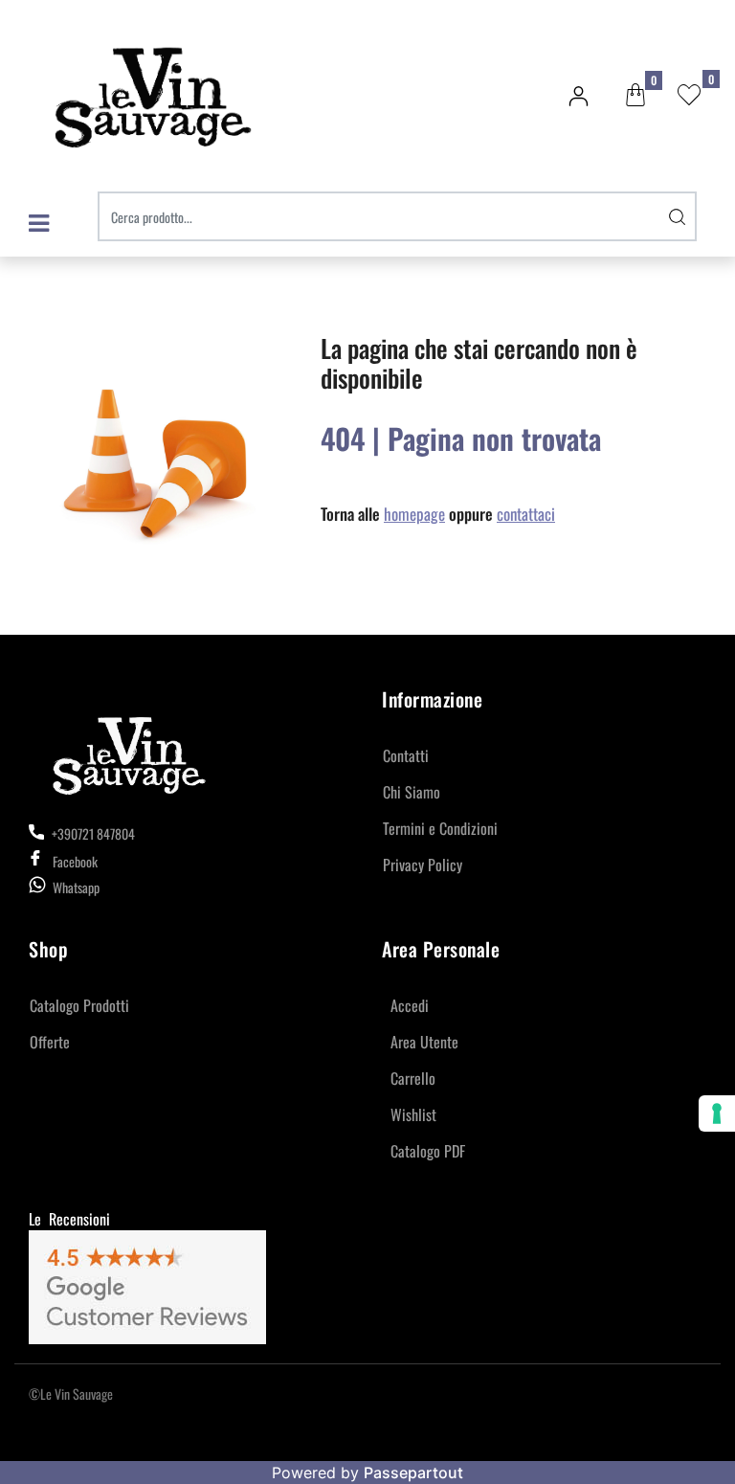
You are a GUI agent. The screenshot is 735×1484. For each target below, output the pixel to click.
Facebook (75, 861)
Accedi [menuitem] (409, 1005)
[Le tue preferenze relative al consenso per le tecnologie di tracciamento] (717, 1113)
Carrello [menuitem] (412, 1078)
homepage (414, 514)
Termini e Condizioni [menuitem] (440, 828)
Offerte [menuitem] (50, 1041)
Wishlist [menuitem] (413, 1114)
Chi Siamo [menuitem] (411, 791)
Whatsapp (76, 887)
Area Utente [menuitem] (424, 1041)
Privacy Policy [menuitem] (422, 864)
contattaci (526, 514)
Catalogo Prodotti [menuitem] (79, 1005)
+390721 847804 (92, 833)
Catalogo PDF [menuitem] (427, 1150)
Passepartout (413, 1472)
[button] (678, 216)
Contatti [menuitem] (406, 755)
